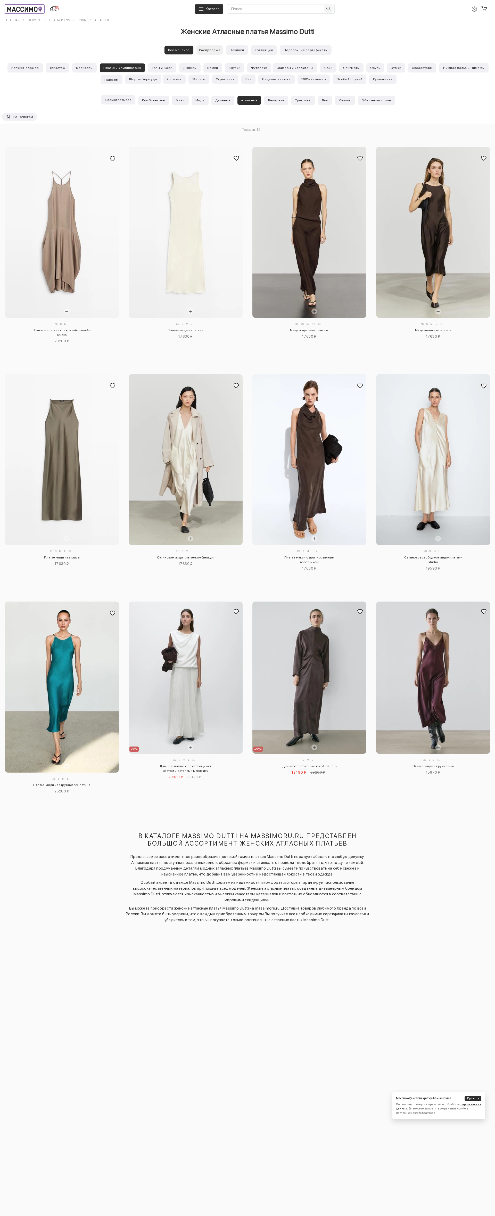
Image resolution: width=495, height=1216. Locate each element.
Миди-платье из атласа (433, 330)
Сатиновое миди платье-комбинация (185, 557)
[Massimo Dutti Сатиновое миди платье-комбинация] (186, 459)
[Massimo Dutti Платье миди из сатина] (186, 232)
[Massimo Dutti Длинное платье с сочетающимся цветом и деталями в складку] (186, 678)
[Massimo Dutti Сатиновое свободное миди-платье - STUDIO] (433, 459)
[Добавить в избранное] (112, 159)
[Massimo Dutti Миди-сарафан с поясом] (309, 232)
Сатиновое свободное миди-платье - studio (433, 560)
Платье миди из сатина (185, 330)
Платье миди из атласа (62, 557)
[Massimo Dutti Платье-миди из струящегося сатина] (62, 687)
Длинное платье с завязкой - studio (309, 766)
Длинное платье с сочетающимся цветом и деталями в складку (186, 768)
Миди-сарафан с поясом (309, 330)
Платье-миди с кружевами (433, 766)
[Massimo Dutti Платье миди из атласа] (62, 459)
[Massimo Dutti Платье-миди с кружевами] (433, 678)
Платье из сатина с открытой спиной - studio (62, 332)
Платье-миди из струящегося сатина (61, 785)
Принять (473, 1098)
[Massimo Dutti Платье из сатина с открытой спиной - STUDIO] (62, 232)
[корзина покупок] (484, 9)
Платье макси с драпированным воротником (309, 560)
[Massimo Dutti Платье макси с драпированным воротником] (309, 459)
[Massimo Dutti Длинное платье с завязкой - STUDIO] (309, 678)
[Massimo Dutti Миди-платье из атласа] (433, 232)
